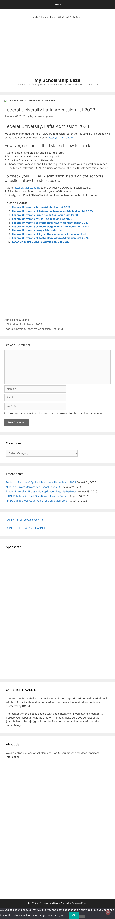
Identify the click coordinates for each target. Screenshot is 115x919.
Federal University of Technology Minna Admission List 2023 (50, 226)
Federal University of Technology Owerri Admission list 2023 (50, 222)
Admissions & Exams (16, 319)
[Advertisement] (57, 50)
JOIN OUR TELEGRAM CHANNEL (26, 527)
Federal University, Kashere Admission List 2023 (33, 328)
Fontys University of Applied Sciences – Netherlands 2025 (41, 482)
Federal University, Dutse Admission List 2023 (41, 207)
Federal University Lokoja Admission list (37, 230)
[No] (82, 916)
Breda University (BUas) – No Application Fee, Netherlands (41, 491)
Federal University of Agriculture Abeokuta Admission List (49, 234)
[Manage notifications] (108, 912)
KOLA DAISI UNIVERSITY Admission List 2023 (40, 241)
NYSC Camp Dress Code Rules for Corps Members (36, 500)
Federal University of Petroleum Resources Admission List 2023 (52, 211)
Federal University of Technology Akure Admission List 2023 (50, 237)
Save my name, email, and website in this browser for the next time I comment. (55, 413)
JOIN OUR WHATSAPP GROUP (24, 520)
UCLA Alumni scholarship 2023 (23, 324)
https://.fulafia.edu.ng (61, 137)
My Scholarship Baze (57, 80)
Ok (73, 915)
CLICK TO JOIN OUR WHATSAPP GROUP (57, 16)
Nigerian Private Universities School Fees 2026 (34, 486)
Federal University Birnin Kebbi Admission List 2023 (45, 215)
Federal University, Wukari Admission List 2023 (42, 218)
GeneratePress (79, 903)
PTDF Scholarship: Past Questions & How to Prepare (37, 496)
